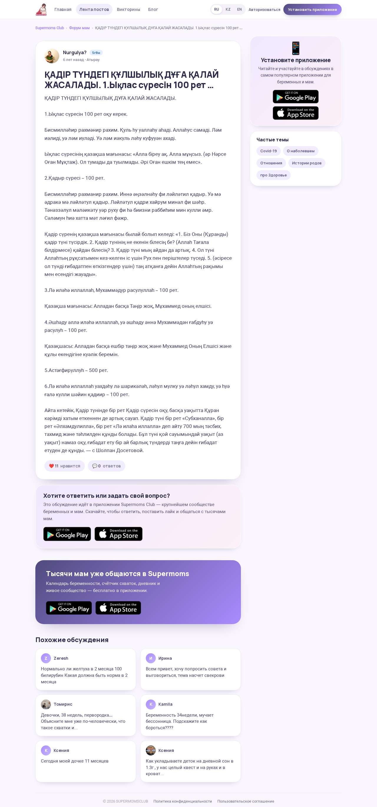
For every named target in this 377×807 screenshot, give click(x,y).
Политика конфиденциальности (182, 801)
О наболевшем (301, 150)
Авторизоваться (264, 9)
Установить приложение (312, 9)
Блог (153, 9)
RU (216, 9)
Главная (63, 9)
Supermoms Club (49, 28)
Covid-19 (268, 150)
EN (239, 9)
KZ (228, 9)
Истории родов (307, 163)
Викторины (128, 9)
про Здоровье (273, 175)
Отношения (271, 163)
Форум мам (79, 28)
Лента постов (94, 9)
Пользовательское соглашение (245, 801)
